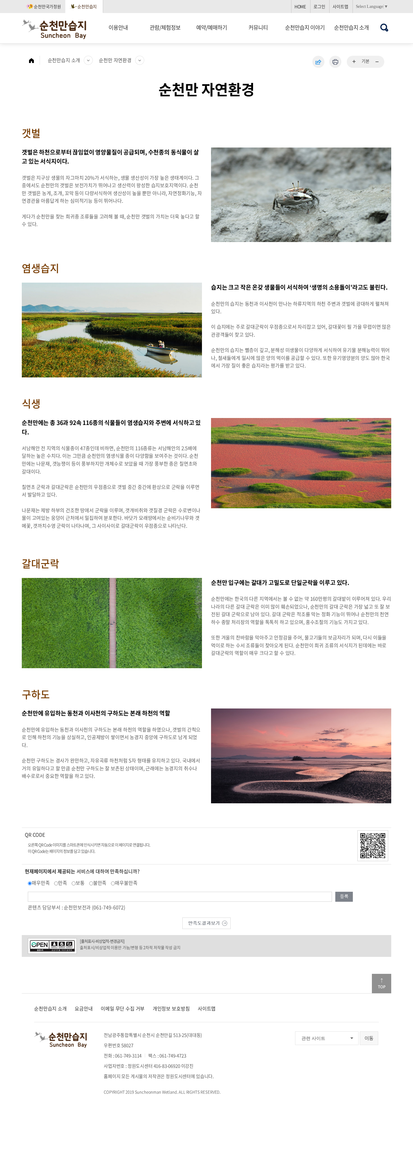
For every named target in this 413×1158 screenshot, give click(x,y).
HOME (300, 6)
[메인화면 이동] (34, 60)
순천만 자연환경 (115, 60)
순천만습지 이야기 (305, 27)
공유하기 (318, 62)
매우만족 (41, 882)
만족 (62, 882)
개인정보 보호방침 (171, 1008)
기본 (365, 61)
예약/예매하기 (211, 27)
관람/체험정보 (165, 27)
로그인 (319, 6)
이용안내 (118, 27)
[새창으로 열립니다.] (206, 922)
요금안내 (84, 1008)
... (354, 62)
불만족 (100, 882)
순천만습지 (87, 6)
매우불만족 (126, 882)
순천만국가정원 (47, 6)
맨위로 (381, 983)
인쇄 (335, 62)
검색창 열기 (384, 27)
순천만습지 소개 (351, 27)
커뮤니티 (258, 27)
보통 (80, 882)
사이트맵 (340, 6)
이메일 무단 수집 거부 (123, 1008)
